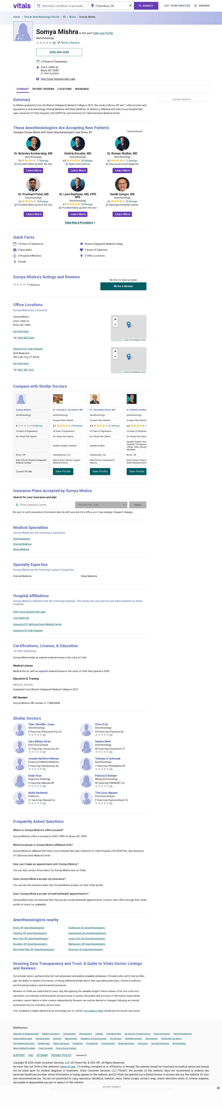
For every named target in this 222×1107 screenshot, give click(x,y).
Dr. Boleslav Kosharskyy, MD (33, 153)
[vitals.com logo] (22, 5)
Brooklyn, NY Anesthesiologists (30, 944)
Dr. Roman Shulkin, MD (122, 153)
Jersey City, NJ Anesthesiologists (86, 938)
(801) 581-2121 (26, 369)
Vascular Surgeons (160, 1043)
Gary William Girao (39, 741)
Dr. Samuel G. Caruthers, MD (68, 410)
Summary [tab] (23, 88)
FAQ (30, 1055)
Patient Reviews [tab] (43, 88)
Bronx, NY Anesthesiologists (28, 927)
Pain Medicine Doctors (24, 1043)
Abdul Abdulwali (37, 792)
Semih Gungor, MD (122, 194)
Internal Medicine (22, 544)
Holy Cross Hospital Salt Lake (58, 79)
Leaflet (126, 339)
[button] (129, 324)
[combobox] (61, 6)
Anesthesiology (21, 538)
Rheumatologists (126, 1043)
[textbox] (61, 6)
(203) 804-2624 (26, 337)
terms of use (68, 1066)
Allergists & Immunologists (26, 1033)
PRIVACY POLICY (61, 1055)
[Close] (218, 1089)
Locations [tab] (65, 88)
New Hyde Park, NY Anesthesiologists (33, 949)
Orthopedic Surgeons (171, 1038)
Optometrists (151, 1038)
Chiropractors (85, 1033)
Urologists (143, 1043)
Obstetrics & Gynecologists (94, 1038)
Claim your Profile (103, 33)
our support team (93, 1010)
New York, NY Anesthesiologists (30, 938)
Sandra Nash (103, 741)
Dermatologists (113, 1033)
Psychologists (108, 1043)
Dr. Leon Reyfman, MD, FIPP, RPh (77, 196)
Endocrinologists (162, 1033)
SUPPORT (19, 1055)
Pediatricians (44, 1043)
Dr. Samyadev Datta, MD (102, 410)
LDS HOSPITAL (21, 618)
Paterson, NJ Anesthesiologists (85, 949)
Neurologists (71, 1038)
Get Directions (21, 331)
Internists (57, 1038)
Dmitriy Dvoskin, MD (77, 153)
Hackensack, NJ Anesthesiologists (87, 933)
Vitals (143, 339)
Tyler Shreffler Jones (41, 724)
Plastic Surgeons (61, 1043)
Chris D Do (101, 724)
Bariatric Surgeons (51, 1033)
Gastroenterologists (22, 1038)
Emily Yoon (35, 775)
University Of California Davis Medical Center (37, 624)
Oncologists (116, 1038)
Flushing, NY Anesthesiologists (30, 933)
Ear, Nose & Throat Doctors (138, 1033)
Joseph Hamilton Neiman (43, 758)
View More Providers (79, 222)
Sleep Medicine (21, 549)
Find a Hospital (45, 1048)
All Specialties (179, 1043)
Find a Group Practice (66, 1048)
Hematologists (42, 1038)
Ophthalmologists (133, 1038)
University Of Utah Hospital (28, 630)
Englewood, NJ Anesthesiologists (86, 927)
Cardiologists (69, 1033)
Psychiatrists (92, 1043)
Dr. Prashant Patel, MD (33, 194)
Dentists (99, 1033)
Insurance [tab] (82, 88)
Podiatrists (78, 1043)
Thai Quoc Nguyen (106, 792)
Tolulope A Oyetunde (107, 758)
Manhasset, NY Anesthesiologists (86, 944)
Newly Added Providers (24, 1048)
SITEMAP (42, 1055)
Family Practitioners (182, 1033)
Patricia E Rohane (106, 775)
